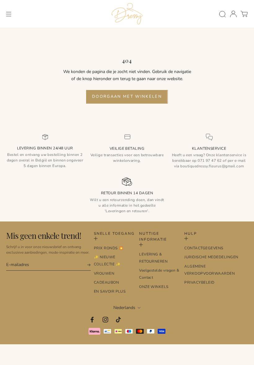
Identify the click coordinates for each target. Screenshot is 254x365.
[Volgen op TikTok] (118, 319)
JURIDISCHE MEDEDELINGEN (211, 257)
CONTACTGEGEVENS (203, 248)
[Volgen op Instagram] (105, 319)
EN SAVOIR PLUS (110, 291)
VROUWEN (104, 273)
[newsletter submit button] (86, 265)
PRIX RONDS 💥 (109, 248)
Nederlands (124, 308)
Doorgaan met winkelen (127, 96)
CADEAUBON (106, 282)
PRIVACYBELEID (199, 282)
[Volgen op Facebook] (92, 319)
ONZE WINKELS (154, 286)
